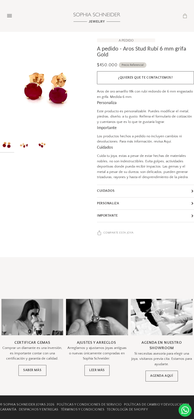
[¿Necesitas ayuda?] (185, 410)
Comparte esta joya (118, 232)
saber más (32, 370)
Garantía (8, 409)
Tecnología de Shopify (127, 409)
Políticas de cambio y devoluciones (156, 404)
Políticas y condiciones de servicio (89, 404)
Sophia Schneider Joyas (24, 404)
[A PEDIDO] (48, 86)
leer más (97, 370)
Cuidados (106, 191)
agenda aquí (161, 376)
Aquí (167, 141)
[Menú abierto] (14, 16)
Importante (107, 216)
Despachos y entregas (38, 409)
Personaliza (108, 203)
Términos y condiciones (82, 409)
